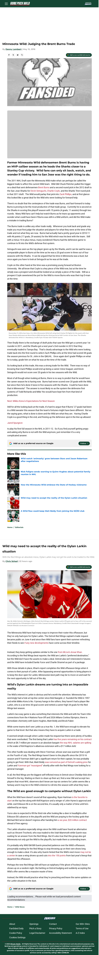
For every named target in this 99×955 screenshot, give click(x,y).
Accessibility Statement (60, 933)
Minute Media (15, 944)
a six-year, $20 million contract (72, 820)
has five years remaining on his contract (73, 739)
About (12, 924)
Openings (33, 924)
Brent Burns (43, 187)
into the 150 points (56, 855)
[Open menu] (6, 3)
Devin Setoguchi (38, 191)
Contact (53, 924)
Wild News (20, 907)
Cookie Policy (15, 933)
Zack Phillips (65, 194)
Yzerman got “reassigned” (30, 765)
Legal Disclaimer (37, 933)
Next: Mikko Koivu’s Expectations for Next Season (31, 401)
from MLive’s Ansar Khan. (70, 652)
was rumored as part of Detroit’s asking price (66, 762)
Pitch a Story (35, 928)
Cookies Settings (17, 937)
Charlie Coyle (53, 191)
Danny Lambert (13, 49)
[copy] (22, 55)
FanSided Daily (16, 928)
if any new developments (36, 643)
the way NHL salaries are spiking (75, 742)
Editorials (19, 527)
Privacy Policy (55, 928)
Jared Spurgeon (15, 423)
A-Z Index (80, 933)
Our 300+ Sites (83, 924)
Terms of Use (82, 928)
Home (10, 527)
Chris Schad (12, 561)
